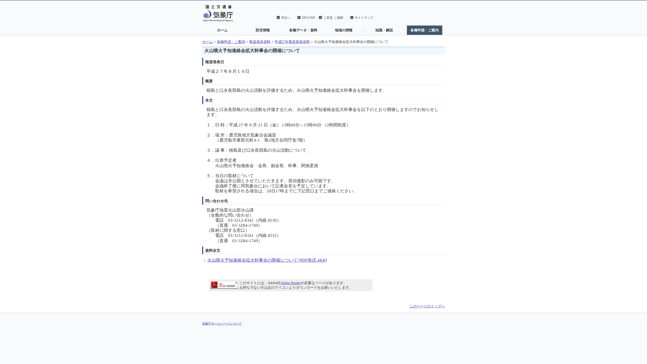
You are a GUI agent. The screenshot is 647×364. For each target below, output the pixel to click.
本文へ (285, 17)
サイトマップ (364, 17)
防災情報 (263, 30)
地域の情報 (344, 30)
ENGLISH (308, 17)
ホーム (222, 30)
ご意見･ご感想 (333, 17)
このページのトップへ (427, 306)
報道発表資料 (259, 42)
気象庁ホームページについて (222, 323)
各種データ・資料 (303, 30)
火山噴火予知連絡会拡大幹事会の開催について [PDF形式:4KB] (267, 260)
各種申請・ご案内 (424, 30)
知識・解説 (384, 30)
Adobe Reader (291, 283)
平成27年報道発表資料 (292, 42)
